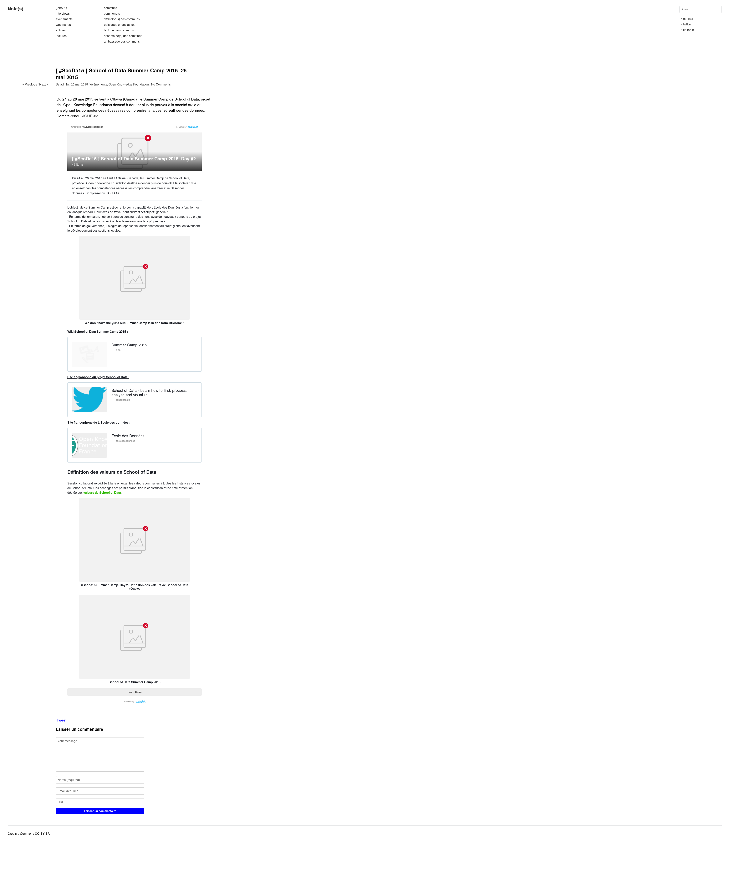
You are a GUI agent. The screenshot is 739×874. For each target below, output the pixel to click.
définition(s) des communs (122, 19)
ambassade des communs (122, 41)
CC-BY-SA (42, 833)
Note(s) (15, 8)
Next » (43, 84)
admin (64, 84)
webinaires (63, 24)
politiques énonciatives (119, 24)
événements (64, 19)
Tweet (61, 719)
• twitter (686, 24)
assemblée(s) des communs (123, 36)
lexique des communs (119, 30)
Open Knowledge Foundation (129, 84)
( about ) (61, 8)
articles (61, 30)
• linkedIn (687, 30)
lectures (61, 36)
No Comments (161, 84)
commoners (112, 13)
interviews (63, 13)
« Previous (29, 84)
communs (110, 8)
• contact (687, 18)
